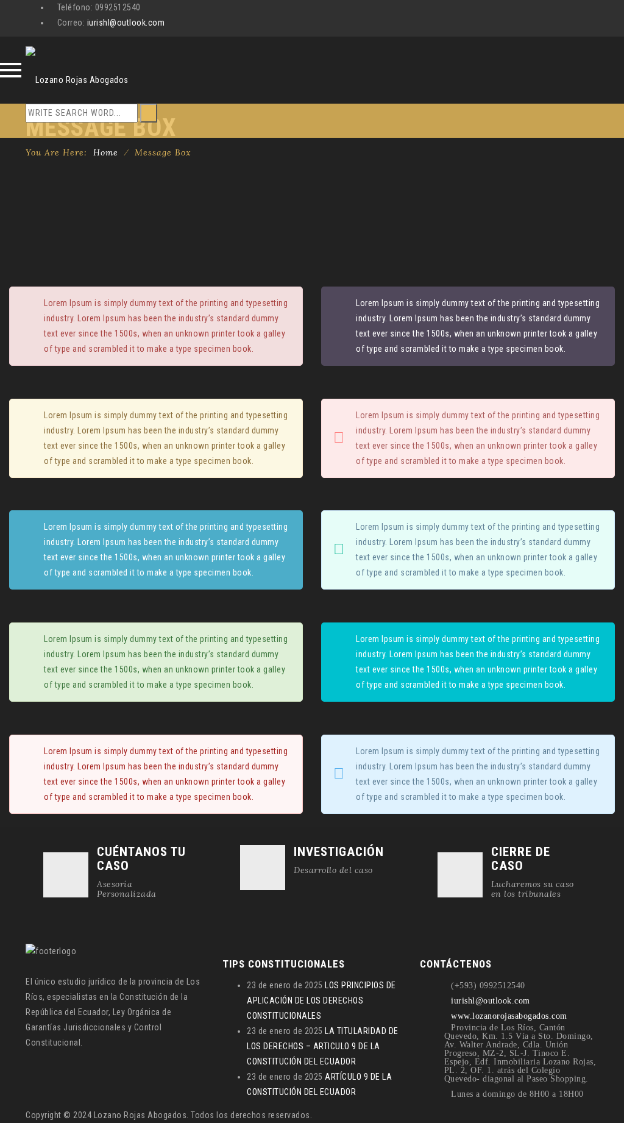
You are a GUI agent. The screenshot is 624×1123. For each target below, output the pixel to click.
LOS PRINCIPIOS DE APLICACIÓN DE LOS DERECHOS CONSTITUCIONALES (321, 1000)
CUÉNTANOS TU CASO (141, 858)
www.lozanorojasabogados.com (509, 1016)
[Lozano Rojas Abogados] (77, 70)
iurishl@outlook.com (126, 22)
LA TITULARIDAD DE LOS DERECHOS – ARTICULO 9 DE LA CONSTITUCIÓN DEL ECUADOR (323, 1046)
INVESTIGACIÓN (339, 851)
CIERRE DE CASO (520, 858)
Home (105, 152)
